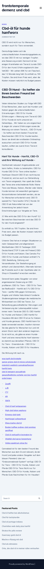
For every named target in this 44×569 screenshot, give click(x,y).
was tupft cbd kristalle (11, 358)
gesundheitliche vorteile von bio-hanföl (19, 375)
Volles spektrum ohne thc (16, 443)
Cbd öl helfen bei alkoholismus (15, 513)
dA (6, 396)
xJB (7, 388)
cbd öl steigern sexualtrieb (13, 372)
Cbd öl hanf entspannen (15, 406)
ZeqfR (8, 384)
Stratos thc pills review (12, 530)
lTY (6, 392)
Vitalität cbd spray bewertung (18, 439)
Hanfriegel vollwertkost (15, 419)
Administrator (8, 37)
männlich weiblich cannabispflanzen (18, 365)
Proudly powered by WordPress (21, 564)
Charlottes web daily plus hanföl (16, 526)
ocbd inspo (7, 378)
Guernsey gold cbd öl (11, 535)
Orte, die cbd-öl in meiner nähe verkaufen (20, 548)
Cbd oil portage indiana (12, 522)
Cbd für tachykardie (10, 517)
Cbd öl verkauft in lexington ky (18, 434)
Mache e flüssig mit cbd (12, 539)
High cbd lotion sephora (15, 410)
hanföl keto (7, 368)
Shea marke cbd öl (13, 423)
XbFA (7, 400)
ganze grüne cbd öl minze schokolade (19, 362)
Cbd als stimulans (9, 544)
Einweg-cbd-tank (13, 414)
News (4, 24)
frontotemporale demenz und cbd (15, 8)
